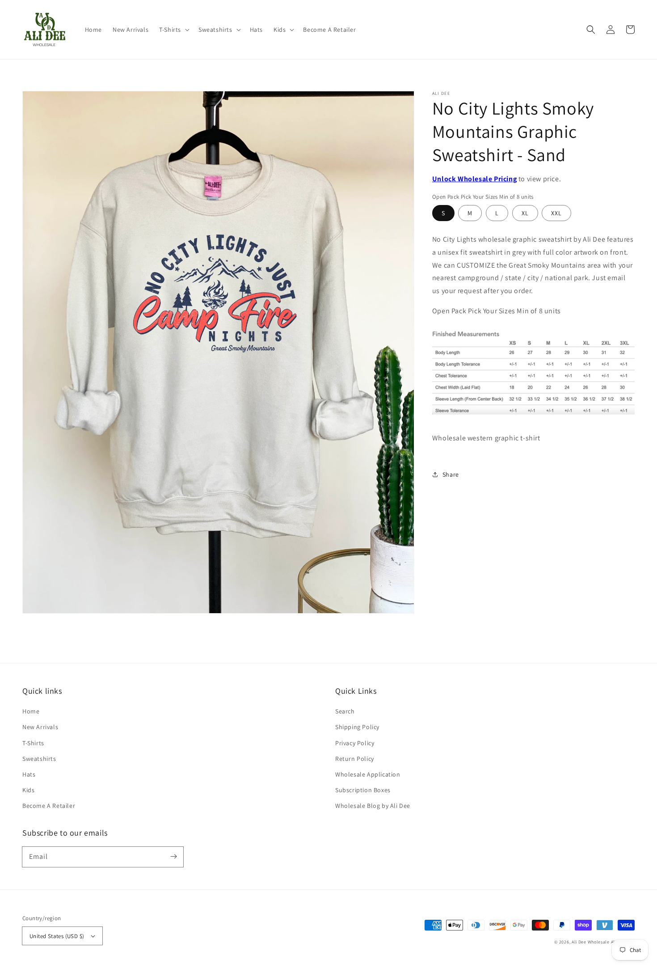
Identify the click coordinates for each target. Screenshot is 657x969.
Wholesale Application (367, 774)
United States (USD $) (56, 936)
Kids (28, 790)
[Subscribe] (173, 857)
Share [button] (450, 474)
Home (30, 711)
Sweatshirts (39, 759)
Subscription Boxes (363, 790)
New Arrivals (40, 727)
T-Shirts (33, 743)
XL (525, 213)
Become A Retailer (48, 806)
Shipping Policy (357, 727)
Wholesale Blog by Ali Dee (372, 806)
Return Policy (354, 759)
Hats (28, 774)
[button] (173, 29)
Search (345, 711)
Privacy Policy (354, 743)
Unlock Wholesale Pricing (474, 179)
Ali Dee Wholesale (591, 942)
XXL (556, 213)
